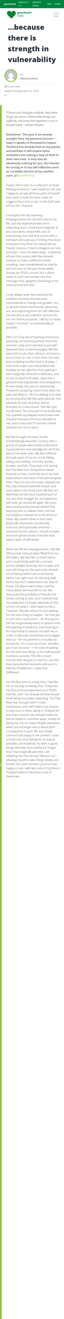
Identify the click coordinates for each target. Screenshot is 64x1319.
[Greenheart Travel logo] (19, 15)
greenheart (10, 4)
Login (49, 4)
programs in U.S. (23, 4)
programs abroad (36, 4)
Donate (57, 4)
